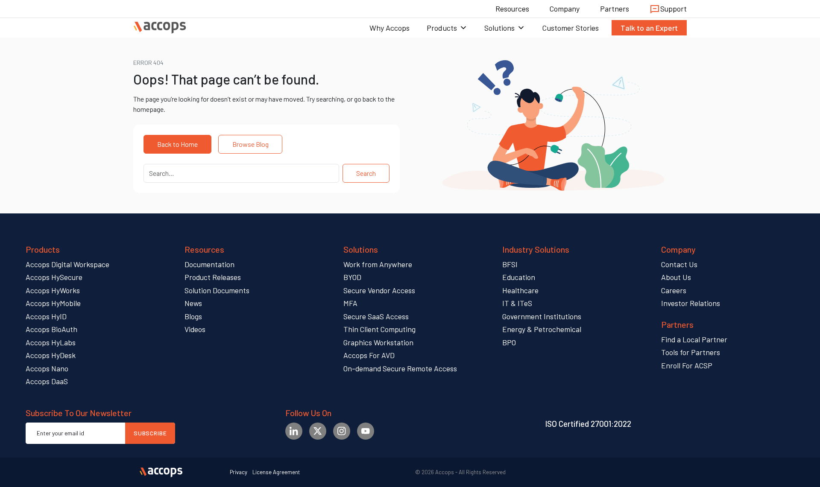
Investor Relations (690, 303)
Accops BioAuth (51, 329)
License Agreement (276, 472)
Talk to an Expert (649, 27)
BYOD (352, 277)
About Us (676, 277)
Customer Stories (570, 27)
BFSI (510, 264)
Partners (614, 8)
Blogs (193, 316)
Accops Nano (47, 368)
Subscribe (150, 433)
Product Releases (212, 277)
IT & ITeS (517, 303)
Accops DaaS (47, 381)
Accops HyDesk (51, 355)
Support (673, 8)
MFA (350, 303)
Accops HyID (46, 316)
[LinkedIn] (293, 431)
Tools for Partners (690, 352)
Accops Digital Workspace (67, 264)
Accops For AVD (369, 355)
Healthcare (520, 290)
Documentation (209, 264)
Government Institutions (541, 316)
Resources (512, 8)
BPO (509, 342)
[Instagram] (341, 431)
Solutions (499, 27)
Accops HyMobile (53, 303)
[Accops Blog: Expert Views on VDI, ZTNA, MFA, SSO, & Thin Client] (159, 28)
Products (442, 27)
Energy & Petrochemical (541, 329)
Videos (194, 329)
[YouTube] (365, 431)
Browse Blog (250, 144)
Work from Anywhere (377, 264)
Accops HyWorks (53, 290)
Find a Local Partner (694, 339)
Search (366, 173)
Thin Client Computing (379, 329)
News (193, 303)
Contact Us (679, 264)
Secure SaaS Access (376, 316)
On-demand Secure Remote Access (400, 368)
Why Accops (389, 27)
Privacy (238, 472)
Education (518, 277)
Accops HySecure (54, 277)
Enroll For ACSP (686, 365)
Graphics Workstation (378, 342)
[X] (317, 431)
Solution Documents (216, 290)
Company (565, 8)
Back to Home (177, 144)
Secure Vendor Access (379, 290)
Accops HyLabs (51, 342)
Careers (673, 290)
